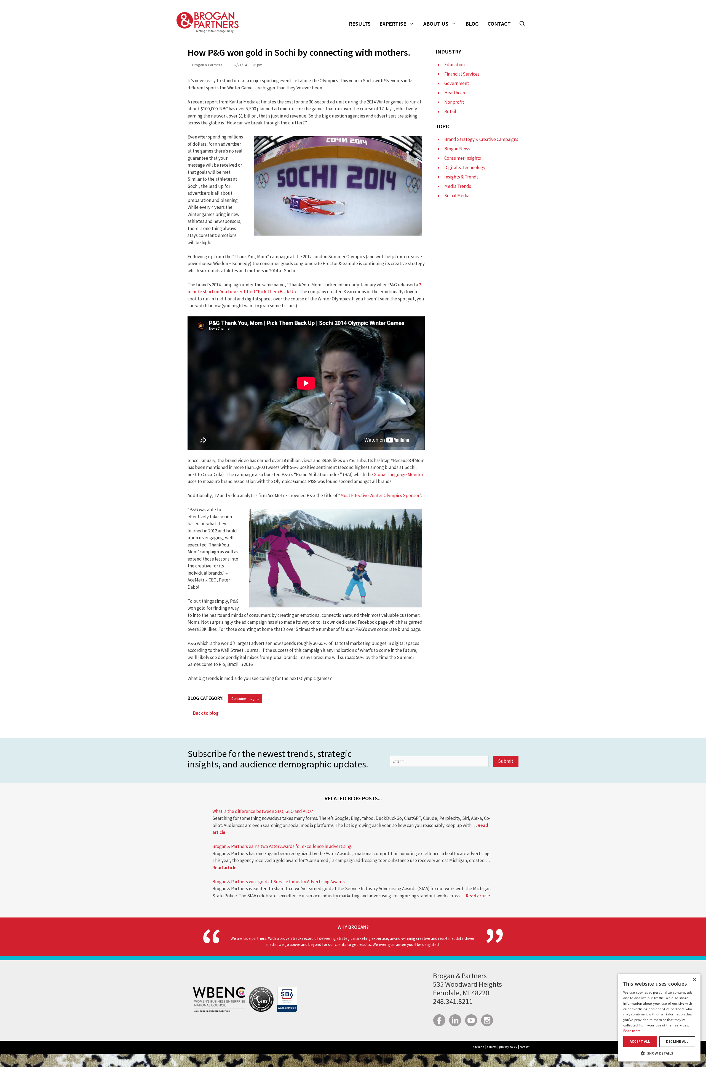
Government (456, 83)
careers (491, 1047)
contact (525, 1047)
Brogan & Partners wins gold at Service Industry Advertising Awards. (279, 882)
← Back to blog (203, 713)
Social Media (456, 196)
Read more (632, 1030)
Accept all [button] (640, 1041)
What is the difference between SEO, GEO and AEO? (262, 811)
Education (454, 65)
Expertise (392, 23)
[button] (522, 23)
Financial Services (462, 74)
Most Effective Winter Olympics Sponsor (379, 495)
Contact (499, 23)
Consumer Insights (245, 698)
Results (360, 23)
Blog (472, 23)
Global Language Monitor (398, 474)
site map (478, 1047)
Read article (224, 868)
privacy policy (508, 1047)
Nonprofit (454, 102)
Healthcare (455, 93)
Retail (450, 111)
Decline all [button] (677, 1041)
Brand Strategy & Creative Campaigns (481, 139)
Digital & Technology (464, 167)
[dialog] (659, 1017)
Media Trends (457, 186)
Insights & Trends (461, 177)
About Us (435, 23)
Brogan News (457, 149)
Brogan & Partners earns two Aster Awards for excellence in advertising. (282, 846)
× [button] (694, 980)
